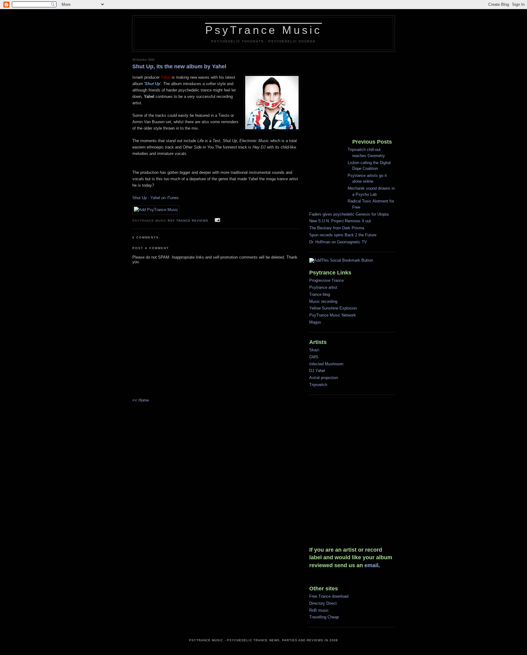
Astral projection (323, 377)
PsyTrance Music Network (332, 315)
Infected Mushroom (326, 364)
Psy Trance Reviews (188, 220)
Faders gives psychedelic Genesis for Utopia (349, 214)
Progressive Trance (326, 280)
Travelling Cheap (324, 617)
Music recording (323, 301)
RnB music (319, 610)
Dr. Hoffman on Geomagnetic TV (338, 242)
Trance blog (319, 294)
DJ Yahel (317, 370)
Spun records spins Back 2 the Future (342, 235)
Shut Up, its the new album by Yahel (179, 66)
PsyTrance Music (263, 30)
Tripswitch (318, 384)
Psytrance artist (323, 287)
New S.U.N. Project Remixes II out (340, 221)
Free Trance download (328, 596)
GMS (313, 357)
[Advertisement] (347, 93)
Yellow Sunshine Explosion (333, 308)
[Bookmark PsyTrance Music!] (156, 209)
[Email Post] (217, 220)
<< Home (140, 400)
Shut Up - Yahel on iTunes (155, 197)
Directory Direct (323, 603)
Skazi (314, 350)
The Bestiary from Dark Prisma (336, 228)
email (371, 565)
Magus (315, 322)
